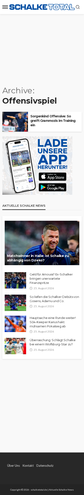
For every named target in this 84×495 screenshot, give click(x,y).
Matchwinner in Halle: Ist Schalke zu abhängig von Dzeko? (38, 258)
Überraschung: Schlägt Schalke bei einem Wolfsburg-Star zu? (52, 342)
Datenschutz (44, 465)
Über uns (13, 465)
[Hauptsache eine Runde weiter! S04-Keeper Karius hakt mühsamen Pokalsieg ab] (15, 324)
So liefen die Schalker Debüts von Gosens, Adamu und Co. (54, 299)
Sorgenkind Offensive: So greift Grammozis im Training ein (52, 120)
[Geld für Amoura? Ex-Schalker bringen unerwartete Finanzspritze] (15, 280)
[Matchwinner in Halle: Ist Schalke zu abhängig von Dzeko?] (42, 243)
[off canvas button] (5, 7)
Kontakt (28, 465)
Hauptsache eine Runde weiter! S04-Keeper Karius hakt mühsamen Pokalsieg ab (53, 322)
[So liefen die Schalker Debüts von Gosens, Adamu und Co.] (15, 303)
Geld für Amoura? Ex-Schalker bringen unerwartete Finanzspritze (51, 278)
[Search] (78, 7)
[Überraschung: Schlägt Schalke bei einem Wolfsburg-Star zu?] (15, 346)
